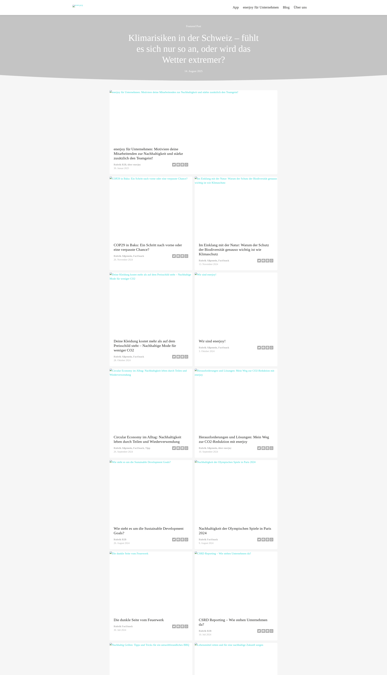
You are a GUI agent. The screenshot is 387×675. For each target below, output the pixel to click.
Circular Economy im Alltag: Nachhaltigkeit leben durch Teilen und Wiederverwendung (147, 439)
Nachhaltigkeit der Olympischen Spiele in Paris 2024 (235, 530)
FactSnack (138, 256)
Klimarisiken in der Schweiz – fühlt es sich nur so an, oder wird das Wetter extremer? (193, 49)
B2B (124, 164)
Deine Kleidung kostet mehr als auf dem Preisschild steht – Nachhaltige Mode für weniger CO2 (145, 345)
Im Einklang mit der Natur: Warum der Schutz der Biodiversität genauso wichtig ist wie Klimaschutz (234, 249)
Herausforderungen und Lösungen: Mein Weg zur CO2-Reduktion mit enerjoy (234, 439)
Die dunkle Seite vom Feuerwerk (139, 620)
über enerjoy (134, 164)
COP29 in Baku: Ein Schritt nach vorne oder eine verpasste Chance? (148, 247)
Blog (286, 7)
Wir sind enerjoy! (212, 341)
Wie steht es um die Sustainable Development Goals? (149, 530)
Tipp (147, 448)
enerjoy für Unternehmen (261, 7)
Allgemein (127, 256)
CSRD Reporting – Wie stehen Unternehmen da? (233, 622)
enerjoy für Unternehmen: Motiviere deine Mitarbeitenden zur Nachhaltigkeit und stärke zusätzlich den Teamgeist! (148, 153)
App (236, 7)
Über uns (300, 7)
